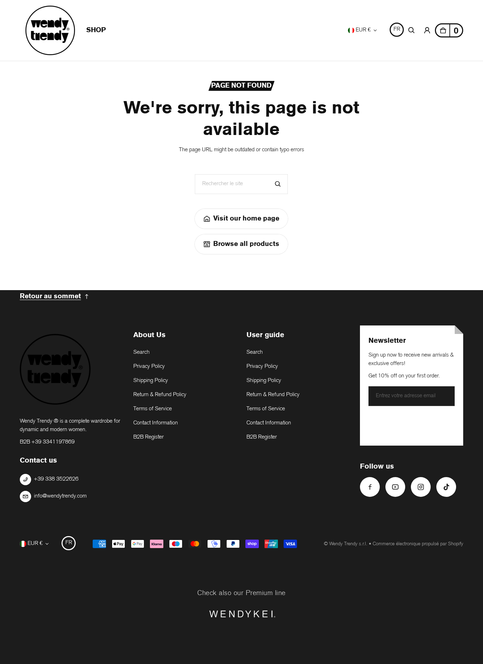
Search (141, 352)
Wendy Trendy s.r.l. (348, 544)
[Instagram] (421, 487)
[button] (411, 30)
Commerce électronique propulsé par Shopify (418, 544)
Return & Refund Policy (159, 395)
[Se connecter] (427, 30)
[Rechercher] (278, 184)
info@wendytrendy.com (60, 496)
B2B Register (148, 437)
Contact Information (155, 423)
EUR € (363, 30)
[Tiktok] (446, 487)
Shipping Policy (150, 380)
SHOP (96, 30)
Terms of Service (152, 409)
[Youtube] (395, 487)
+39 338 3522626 (56, 479)
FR (397, 29)
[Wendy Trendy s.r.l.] (50, 30)
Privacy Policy (149, 366)
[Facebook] (370, 487)
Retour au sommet (50, 296)
